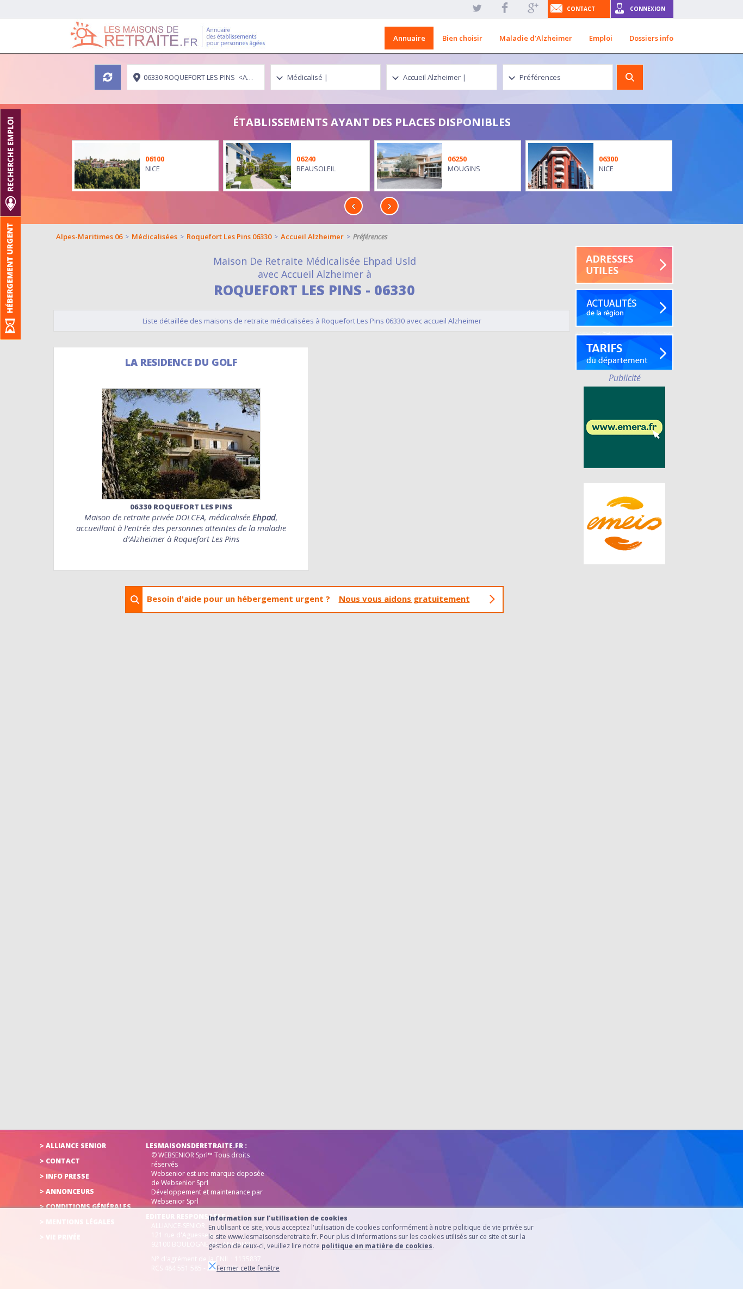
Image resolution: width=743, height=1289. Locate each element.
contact (581, 9)
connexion (647, 9)
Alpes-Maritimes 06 (89, 236)
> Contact (60, 1161)
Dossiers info (651, 38)
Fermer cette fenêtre (248, 1268)
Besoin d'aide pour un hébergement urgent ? (308, 598)
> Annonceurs (67, 1191)
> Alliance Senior (73, 1145)
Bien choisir (462, 38)
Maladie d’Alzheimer (535, 38)
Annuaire (409, 38)
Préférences (370, 236)
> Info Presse (64, 1176)
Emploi (600, 38)
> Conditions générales (85, 1206)
